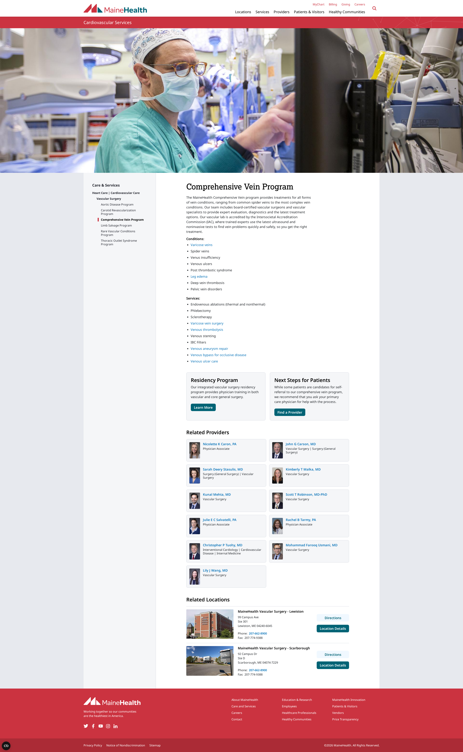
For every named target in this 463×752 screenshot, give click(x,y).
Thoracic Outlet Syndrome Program (119, 242)
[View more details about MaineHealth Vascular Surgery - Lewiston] (209, 624)
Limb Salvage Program (116, 225)
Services (262, 11)
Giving (345, 4)
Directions (337, 617)
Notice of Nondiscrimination (125, 745)
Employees (289, 706)
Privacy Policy (93, 745)
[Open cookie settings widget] (6, 746)
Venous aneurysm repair (209, 348)
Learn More (203, 407)
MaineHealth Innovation (348, 700)
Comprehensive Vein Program (122, 220)
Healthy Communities (347, 11)
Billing (333, 4)
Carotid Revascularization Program (118, 212)
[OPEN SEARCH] (374, 8)
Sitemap (155, 745)
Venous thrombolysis (207, 329)
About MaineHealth (245, 700)
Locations (243, 11)
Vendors (338, 713)
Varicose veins (202, 245)
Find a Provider (289, 412)
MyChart (318, 4)
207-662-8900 (258, 633)
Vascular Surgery (109, 199)
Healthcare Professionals (299, 713)
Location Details (334, 628)
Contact (237, 719)
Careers (359, 4)
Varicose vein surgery (207, 323)
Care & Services (106, 185)
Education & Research (297, 700)
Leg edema (199, 276)
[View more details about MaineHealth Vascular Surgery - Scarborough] (209, 661)
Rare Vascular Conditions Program (118, 233)
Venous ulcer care (204, 361)
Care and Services (244, 706)
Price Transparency (345, 719)
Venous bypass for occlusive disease (218, 355)
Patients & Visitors (309, 11)
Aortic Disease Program (117, 204)
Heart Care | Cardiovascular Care (116, 193)
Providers (282, 11)
